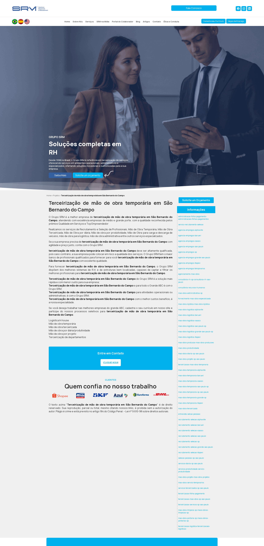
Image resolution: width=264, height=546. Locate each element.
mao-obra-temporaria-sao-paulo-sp (193, 386)
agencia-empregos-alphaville (190, 230)
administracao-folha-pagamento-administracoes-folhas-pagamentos (193, 217)
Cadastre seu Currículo (213, 21)
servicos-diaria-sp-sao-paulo (190, 463)
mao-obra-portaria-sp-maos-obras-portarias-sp (193, 519)
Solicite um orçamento (87, 175)
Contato (157, 21)
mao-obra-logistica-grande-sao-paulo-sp (195, 331)
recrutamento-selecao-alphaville (192, 419)
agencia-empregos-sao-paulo (190, 246)
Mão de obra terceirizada (63, 327)
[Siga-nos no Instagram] (243, 8)
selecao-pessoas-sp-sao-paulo (191, 458)
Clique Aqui (110, 362)
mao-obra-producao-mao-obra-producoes (196, 342)
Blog (138, 21)
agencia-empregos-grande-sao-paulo (194, 257)
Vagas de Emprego (236, 21)
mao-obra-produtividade (188, 348)
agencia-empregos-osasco (189, 241)
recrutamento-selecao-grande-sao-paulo (195, 447)
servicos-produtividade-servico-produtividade (191, 470)
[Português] (14, 21)
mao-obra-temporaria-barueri (191, 375)
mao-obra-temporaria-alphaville (191, 370)
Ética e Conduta (171, 21)
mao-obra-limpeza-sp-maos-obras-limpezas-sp (193, 511)
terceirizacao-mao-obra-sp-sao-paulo (194, 499)
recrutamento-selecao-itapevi (190, 452)
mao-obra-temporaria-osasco (190, 381)
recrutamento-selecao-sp (189, 441)
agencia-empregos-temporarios (191, 268)
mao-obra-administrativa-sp (190, 293)
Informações (196, 210)
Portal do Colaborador (122, 21)
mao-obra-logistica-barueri (189, 315)
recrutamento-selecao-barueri (191, 425)
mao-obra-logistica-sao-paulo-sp (192, 326)
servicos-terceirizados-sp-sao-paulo (193, 488)
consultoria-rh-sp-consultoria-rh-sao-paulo (194, 280)
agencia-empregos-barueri (189, 235)
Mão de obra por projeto (62, 333)
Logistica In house (59, 320)
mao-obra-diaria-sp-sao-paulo (191, 353)
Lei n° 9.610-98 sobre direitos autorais (146, 411)
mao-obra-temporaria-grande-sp (192, 397)
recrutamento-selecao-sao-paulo (192, 436)
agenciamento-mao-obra (188, 274)
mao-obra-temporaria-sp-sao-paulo (193, 392)
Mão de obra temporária (62, 323)
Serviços (89, 21)
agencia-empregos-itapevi (189, 263)
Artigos (146, 21)
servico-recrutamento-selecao (190, 224)
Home (67, 21)
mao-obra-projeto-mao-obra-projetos (193, 477)
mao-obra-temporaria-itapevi (190, 403)
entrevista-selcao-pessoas (189, 414)
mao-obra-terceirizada (187, 408)
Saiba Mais (60, 175)
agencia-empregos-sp (187, 252)
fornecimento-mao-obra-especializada (194, 298)
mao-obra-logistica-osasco (189, 320)
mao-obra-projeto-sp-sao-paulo (191, 359)
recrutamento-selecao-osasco (190, 430)
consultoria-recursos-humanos (191, 287)
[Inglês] (27, 21)
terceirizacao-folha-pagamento (191, 493)
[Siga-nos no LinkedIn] (249, 8)
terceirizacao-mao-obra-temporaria (193, 364)
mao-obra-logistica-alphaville (190, 309)
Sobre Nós (78, 21)
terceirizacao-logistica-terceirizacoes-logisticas (194, 527)
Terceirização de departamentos (67, 337)
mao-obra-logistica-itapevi (189, 337)
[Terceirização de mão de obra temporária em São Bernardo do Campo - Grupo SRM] (30, 8)
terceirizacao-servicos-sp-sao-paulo (193, 504)
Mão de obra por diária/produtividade (69, 330)
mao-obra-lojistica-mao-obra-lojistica (194, 304)
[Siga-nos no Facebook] (238, 8)
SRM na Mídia (103, 21)
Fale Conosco (194, 8)
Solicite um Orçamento (196, 200)
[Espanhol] (21, 21)
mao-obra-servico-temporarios (191, 482)
